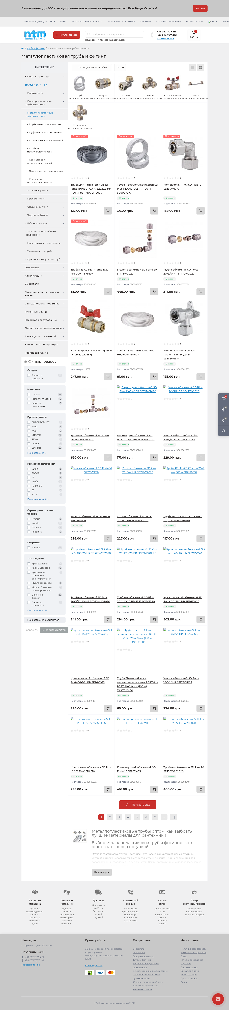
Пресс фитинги (36, 198)
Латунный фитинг (37, 190)
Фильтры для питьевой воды (43, 328)
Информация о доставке (39, 21)
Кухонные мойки (36, 311)
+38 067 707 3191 (167, 31)
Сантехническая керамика (42, 303)
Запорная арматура (37, 76)
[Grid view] (200, 67)
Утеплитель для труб (39, 251)
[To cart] (108, 211)
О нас (63, 21)
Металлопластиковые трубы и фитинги (39, 114)
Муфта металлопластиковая (45, 132)
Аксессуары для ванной (40, 336)
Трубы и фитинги (36, 48)
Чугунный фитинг (37, 215)
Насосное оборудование (41, 320)
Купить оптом (194, 21)
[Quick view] (109, 137)
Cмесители (32, 283)
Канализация (33, 275)
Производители (189, 978)
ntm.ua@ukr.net (93, 965)
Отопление (32, 267)
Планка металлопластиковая (46, 171)
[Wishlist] (109, 143)
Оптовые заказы (189, 967)
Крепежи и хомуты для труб (43, 259)
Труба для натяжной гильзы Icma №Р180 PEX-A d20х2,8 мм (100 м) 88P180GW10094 (91, 188)
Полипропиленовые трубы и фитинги (38, 103)
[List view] (192, 67)
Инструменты (35, 93)
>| (174, 817)
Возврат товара (189, 974)
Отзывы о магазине (168, 21)
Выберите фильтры (54, 629)
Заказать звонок (165, 38)
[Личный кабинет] (223, 430)
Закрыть (200, 8)
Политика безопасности (87, 21)
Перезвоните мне (30, 965)
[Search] (89, 34)
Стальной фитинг (37, 206)
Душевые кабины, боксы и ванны (42, 294)
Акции (184, 982)
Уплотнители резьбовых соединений (40, 233)
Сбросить (32, 629)
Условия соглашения (121, 21)
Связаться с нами (190, 971)
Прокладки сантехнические (44, 243)
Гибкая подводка (37, 223)
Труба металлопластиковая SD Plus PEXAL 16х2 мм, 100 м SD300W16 (137, 188)
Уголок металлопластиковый (46, 140)
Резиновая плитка (37, 352)
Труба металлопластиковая (45, 124)
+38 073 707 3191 (167, 34)
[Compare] (109, 149)
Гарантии (145, 21)
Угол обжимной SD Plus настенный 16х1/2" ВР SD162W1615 (179, 354)
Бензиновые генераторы (41, 344)
